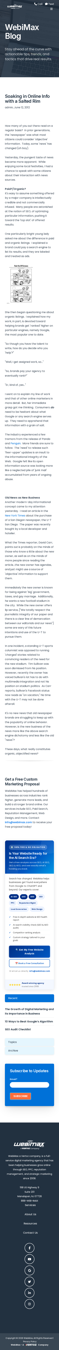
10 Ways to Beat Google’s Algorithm (29, 1021)
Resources (30, 1223)
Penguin (15, 443)
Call (39, 4)
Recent (13, 998)
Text (51, 4)
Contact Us (30, 1233)
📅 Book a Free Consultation (29, 963)
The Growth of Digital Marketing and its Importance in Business (29, 1011)
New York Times (15, 515)
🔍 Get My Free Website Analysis (29, 951)
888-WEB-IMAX (29, 1200)
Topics (12, 1042)
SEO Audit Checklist (18, 1029)
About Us (30, 1214)
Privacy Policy (30, 1341)
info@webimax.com (39, 971)
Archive (13, 1050)
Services (30, 1205)
